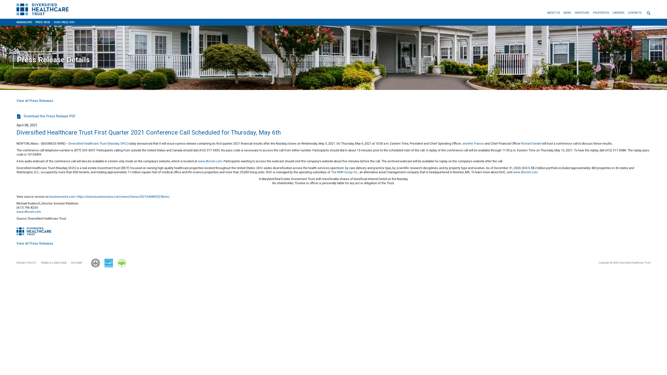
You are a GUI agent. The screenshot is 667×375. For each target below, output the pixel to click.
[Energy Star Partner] (108, 263)
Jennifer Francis (473, 143)
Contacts (635, 12)
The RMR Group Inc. (344, 172)
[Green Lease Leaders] (121, 263)
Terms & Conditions (54, 262)
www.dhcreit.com (210, 161)
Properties (601, 12)
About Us (553, 12)
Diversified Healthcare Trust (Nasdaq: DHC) (98, 143)
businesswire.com (62, 196)
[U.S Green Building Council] (97, 263)
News (567, 12)
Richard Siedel (531, 143)
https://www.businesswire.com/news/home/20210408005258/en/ (123, 196)
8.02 (47, 22)
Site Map (76, 262)
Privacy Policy (26, 262)
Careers (618, 12)
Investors (582, 12)
